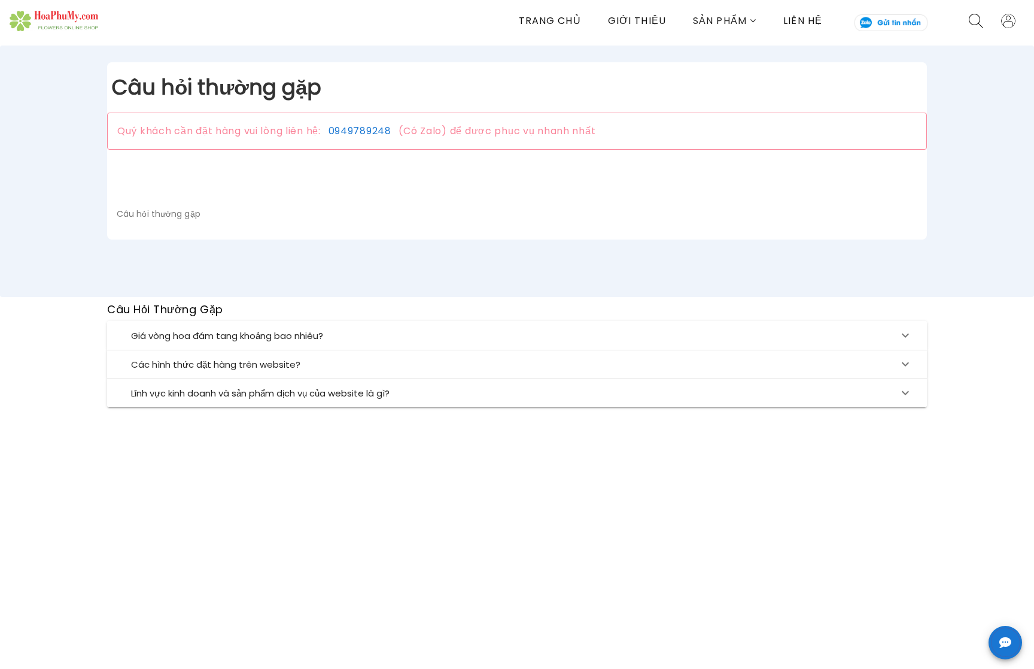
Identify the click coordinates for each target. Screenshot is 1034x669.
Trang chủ (550, 21)
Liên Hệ (802, 21)
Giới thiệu (637, 21)
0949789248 (360, 131)
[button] (738, 21)
